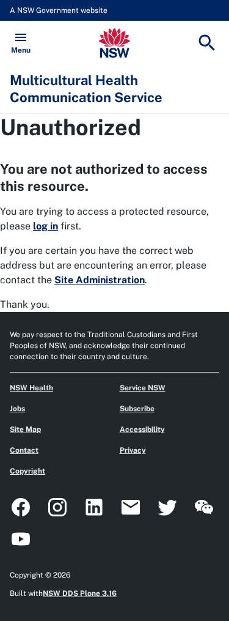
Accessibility (142, 429)
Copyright (27, 471)
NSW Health (31, 388)
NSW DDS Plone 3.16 (80, 593)
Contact (24, 450)
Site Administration (99, 280)
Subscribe (137, 408)
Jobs (17, 408)
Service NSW (142, 388)
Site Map (25, 429)
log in (45, 226)
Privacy (133, 450)
